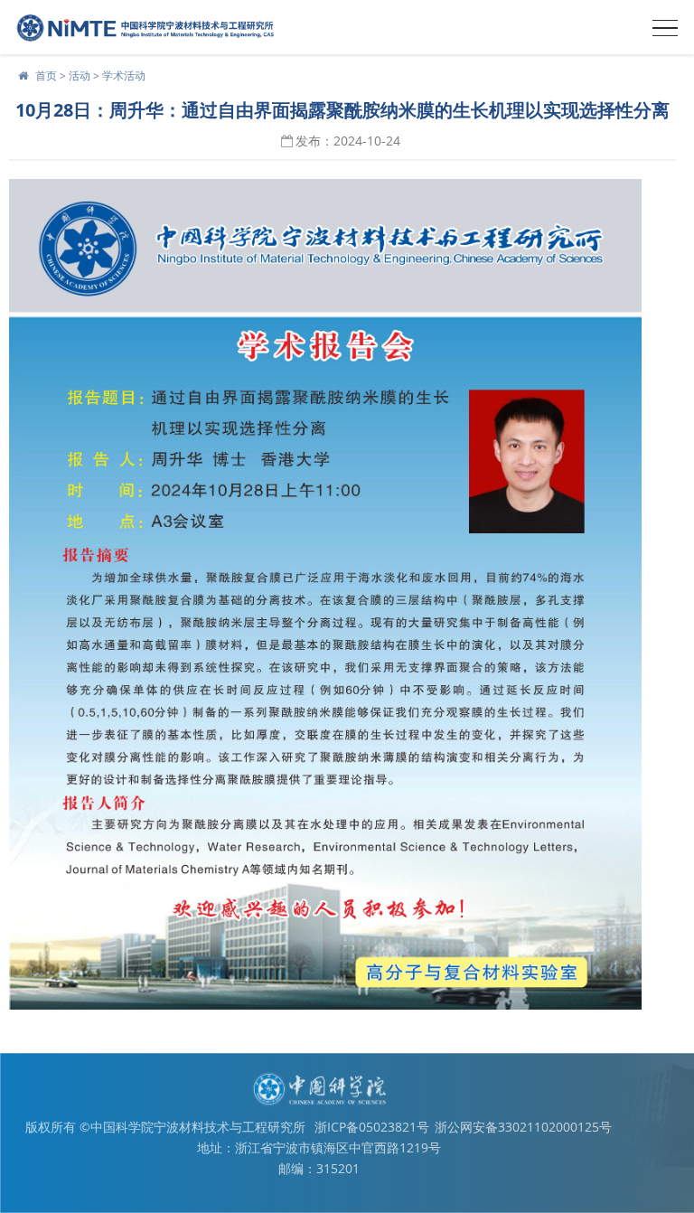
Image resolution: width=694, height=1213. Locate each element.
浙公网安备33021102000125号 (523, 1126)
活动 (79, 75)
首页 (46, 75)
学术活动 (123, 75)
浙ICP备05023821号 (371, 1126)
